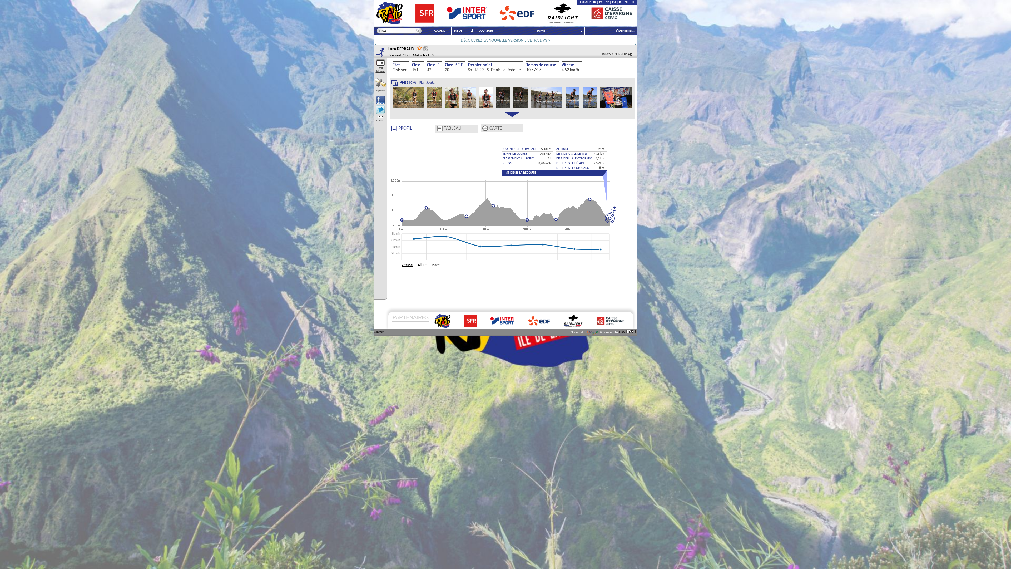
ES (600, 2)
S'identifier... (625, 30)
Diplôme (380, 90)
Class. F (433, 65)
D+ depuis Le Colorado (572, 168)
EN (614, 2)
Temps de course (541, 65)
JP (632, 2)
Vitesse (568, 65)
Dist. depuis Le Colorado (574, 158)
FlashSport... (427, 82)
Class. (417, 65)
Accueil (439, 30)
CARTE (495, 128)
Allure (422, 265)
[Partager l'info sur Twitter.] (380, 109)
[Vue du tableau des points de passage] (440, 128)
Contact (380, 120)
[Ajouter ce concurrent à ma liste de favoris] (419, 47)
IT (620, 2)
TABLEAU (453, 128)
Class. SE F (454, 65)
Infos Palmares (380, 70)
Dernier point (480, 65)
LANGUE (586, 2)
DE (607, 2)
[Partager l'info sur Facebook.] (380, 100)
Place (436, 265)
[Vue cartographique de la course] (485, 128)
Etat (396, 65)
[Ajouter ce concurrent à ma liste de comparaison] (425, 48)
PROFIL (405, 128)
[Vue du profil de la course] (394, 128)
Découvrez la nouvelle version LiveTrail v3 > (505, 40)
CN (626, 2)
